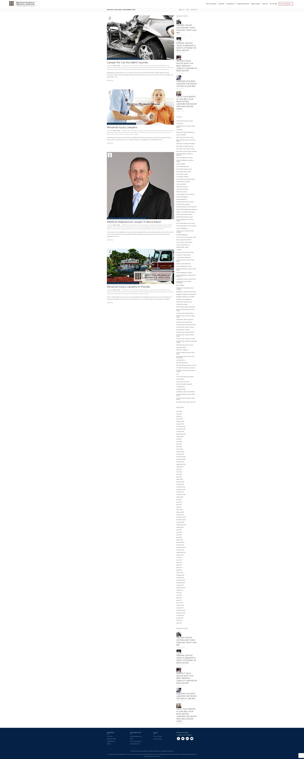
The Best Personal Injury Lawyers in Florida (186, 371)
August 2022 (179, 466)
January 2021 (180, 514)
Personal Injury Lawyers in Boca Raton (185, 335)
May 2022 (179, 474)
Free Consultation (135, 741)
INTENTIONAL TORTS (182, 247)
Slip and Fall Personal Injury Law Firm (186, 365)
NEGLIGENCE (180, 285)
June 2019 (179, 560)
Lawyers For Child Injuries (183, 255)
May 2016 (179, 623)
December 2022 (180, 456)
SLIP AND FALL (180, 360)
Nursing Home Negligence (183, 299)
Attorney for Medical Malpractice (115, 283)
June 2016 (179, 620)
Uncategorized (180, 386)
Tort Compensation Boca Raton (185, 376)
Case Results (230, 3)
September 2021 (181, 494)
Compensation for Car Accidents (185, 194)
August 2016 (179, 618)
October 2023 (180, 431)
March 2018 (179, 572)
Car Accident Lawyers (182, 176)
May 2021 (179, 504)
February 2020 (180, 542)
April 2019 (179, 565)
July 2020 (179, 529)
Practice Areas (211, 3)
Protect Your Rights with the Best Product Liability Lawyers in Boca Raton (186, 66)
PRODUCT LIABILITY (182, 350)
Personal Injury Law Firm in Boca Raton (185, 316)
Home (182, 9)
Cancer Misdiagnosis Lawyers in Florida (185, 161)
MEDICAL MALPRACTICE (183, 263)
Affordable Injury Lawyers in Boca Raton (185, 126)
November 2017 (180, 582)
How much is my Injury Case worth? (186, 237)
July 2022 (179, 469)
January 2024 (180, 424)
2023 (187, 9)
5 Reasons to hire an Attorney (130, 65)
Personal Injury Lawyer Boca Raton (116, 123)
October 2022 (180, 461)
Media (109, 744)
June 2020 (179, 532)
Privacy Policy (157, 739)
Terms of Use (157, 736)
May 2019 (179, 562)
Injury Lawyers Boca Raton (183, 239)
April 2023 (179, 446)
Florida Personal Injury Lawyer (184, 217)
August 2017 (179, 590)
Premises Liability (181, 347)
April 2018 (179, 570)
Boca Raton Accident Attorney (150, 67)
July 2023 (179, 439)
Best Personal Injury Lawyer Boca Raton (117, 58)
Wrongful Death (180, 389)
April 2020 (179, 537)
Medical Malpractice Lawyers (184, 272)
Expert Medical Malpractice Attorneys (186, 209)
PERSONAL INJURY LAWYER (184, 319)
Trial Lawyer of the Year (182, 381)
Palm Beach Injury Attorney (184, 302)
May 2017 (179, 598)
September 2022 (181, 464)
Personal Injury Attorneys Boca (185, 313)
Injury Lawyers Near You (183, 245)
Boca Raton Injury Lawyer (122, 69)
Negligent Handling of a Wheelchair (186, 294)
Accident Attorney (144, 65)
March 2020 (179, 540)
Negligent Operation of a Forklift (185, 297)
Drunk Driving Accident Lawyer (185, 202)
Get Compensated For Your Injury (185, 223)
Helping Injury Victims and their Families (185, 231)
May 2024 (179, 414)
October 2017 (180, 585)
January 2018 (180, 577)
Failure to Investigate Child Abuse (185, 212)
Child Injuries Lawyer (182, 186)
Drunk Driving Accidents (183, 204)
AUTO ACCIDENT (181, 135)
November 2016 (180, 613)
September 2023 (181, 434)
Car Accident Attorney (182, 166)
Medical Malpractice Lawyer (184, 266)
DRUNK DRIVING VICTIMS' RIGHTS (186, 207)
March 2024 (179, 419)
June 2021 (179, 502)
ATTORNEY (179, 130)
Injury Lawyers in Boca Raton (184, 242)
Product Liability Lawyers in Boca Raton (185, 353)
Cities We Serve (135, 744)
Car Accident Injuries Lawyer (184, 169)
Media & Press (255, 3)
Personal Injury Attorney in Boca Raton (185, 310)
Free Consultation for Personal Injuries (184, 220)
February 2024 (180, 421)
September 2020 (181, 524)
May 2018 (179, 567)
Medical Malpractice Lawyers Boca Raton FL (185, 275)
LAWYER (178, 250)
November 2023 (180, 429)
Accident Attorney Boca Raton (158, 65)
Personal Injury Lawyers (129, 123)
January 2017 (180, 608)
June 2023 (179, 441)
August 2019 (179, 555)
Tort (177, 374)
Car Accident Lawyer (182, 174)
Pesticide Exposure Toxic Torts (184, 345)
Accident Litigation (138, 130)
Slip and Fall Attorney (182, 362)
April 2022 (179, 477)
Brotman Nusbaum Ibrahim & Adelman (184, 154)
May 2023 (179, 444)
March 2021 (179, 509)
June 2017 (179, 595)
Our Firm (221, 3)
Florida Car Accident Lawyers (184, 214)
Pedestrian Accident (182, 304)
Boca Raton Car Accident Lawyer (185, 149)
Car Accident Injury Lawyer (183, 171)
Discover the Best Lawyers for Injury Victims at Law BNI (186, 83)
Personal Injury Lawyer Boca (184, 322)
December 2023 (180, 426)
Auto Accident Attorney (150, 130)
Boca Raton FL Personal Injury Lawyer (142, 132)
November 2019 (180, 547)
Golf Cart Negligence (182, 228)
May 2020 (179, 535)
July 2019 (178, 557)
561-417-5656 (273, 3)
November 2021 (180, 489)
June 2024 (179, 411)
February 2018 (180, 575)
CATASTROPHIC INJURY (183, 181)
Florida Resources (243, 3)
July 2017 (178, 592)
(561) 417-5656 (184, 735)
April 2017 (179, 600)
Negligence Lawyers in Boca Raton (186, 291)
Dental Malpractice (181, 199)
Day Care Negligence (182, 197)
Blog (131, 739)
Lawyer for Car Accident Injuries (134, 58)
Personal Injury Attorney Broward (185, 307)
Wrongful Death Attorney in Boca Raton (185, 395)
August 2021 (179, 497)
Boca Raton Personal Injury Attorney (186, 151)
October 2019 (180, 550)
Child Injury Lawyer (181, 191)
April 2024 (179, 416)
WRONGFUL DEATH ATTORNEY (185, 392)
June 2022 (179, 472)
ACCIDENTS (179, 123)
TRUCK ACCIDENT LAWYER (184, 384)
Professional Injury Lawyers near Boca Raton (185, 357)
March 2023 (179, 449)
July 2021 (178, 499)
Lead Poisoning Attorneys (183, 257)
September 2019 (181, 552)
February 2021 (180, 512)
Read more (110, 80)
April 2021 (179, 507)
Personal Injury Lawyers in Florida (130, 283)
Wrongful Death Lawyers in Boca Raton (185, 398)
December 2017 (180, 580)
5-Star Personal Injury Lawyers (184, 121)
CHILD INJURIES (181, 184)
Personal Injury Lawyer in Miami (185, 327)
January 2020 (180, 545)
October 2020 (180, 522)
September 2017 (181, 587)
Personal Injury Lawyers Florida (184, 332)
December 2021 (180, 487)
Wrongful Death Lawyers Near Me (185, 402)
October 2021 (180, 492)
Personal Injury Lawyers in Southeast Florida (186, 341)
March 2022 (179, 479)
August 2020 (180, 527)
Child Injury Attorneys (182, 189)
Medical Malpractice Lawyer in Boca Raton (136, 218)
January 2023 (180, 454)
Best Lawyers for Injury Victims (185, 137)
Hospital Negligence (182, 234)
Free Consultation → (285, 3)
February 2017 (180, 605)
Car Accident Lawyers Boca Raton (185, 179)
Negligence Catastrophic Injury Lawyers (185, 288)
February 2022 (180, 482)
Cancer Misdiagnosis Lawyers (184, 157)
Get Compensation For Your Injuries (186, 226)
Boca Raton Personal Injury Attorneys (140, 69)
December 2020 (181, 517)
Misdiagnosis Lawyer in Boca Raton (186, 279)
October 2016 (180, 615)
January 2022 (180, 484)
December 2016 (180, 610)
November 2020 (181, 519)
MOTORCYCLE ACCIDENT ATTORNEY (183, 282)
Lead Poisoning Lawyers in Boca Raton (185, 260)
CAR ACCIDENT (180, 164)
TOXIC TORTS (180, 379)
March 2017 (179, 603)
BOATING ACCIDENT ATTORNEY (185, 143)
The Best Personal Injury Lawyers (185, 368)
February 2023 (180, 451)
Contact (265, 3)
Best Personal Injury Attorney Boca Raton (129, 67)
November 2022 (180, 459)
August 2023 (179, 436)
